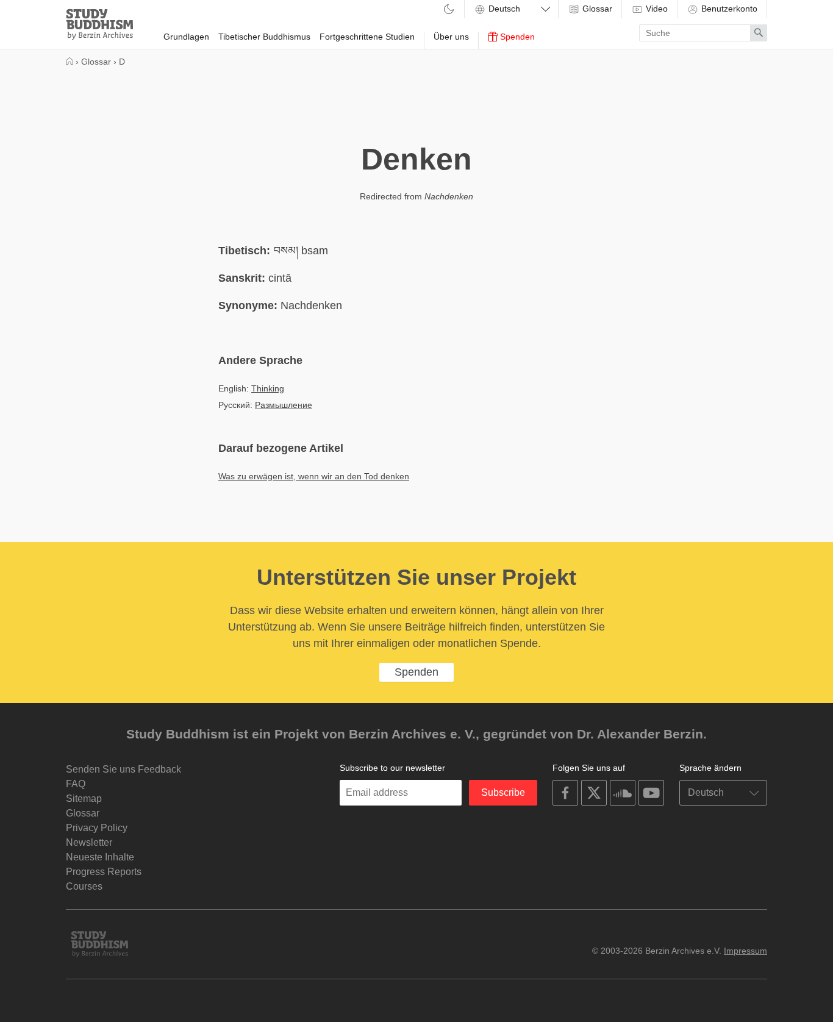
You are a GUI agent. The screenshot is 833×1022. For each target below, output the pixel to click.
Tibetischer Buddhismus (264, 36)
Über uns (451, 36)
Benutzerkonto (728, 8)
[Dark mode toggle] (449, 10)
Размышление (283, 405)
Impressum (745, 951)
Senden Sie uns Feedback (123, 769)
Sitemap (84, 798)
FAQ (75, 784)
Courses (84, 886)
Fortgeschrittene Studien (367, 36)
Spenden (516, 36)
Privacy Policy (96, 828)
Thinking (267, 388)
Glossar (596, 8)
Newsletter (89, 842)
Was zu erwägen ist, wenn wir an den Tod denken (313, 476)
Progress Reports (103, 872)
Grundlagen (186, 36)
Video (655, 8)
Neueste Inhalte (100, 857)
